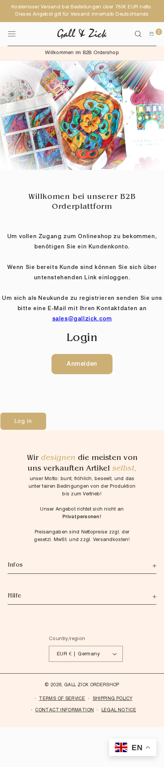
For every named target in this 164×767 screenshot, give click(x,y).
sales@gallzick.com (82, 318)
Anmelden (82, 363)
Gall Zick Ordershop (91, 684)
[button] (138, 34)
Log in (23, 421)
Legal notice (118, 710)
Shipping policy (112, 698)
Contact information (64, 710)
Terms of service (62, 698)
